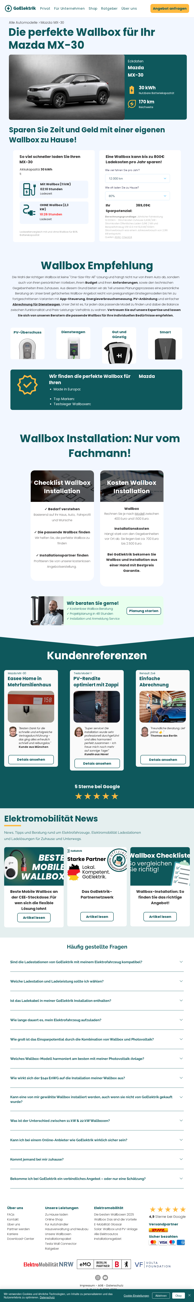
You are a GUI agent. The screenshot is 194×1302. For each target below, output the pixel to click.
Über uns (13, 1224)
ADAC (118, 237)
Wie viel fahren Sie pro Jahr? (122, 170)
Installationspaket (58, 1239)
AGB (101, 1285)
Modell (140, 514)
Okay (178, 1295)
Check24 (127, 237)
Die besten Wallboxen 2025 (114, 1214)
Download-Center (20, 1239)
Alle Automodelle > (24, 22)
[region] (27, 343)
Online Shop (54, 1219)
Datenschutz (114, 1285)
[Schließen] (189, 1295)
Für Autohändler (56, 1224)
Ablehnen (161, 1295)
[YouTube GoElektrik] (105, 1277)
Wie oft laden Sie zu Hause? (122, 187)
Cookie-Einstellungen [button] (136, 1295)
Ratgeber (52, 1248)
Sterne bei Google (167, 1216)
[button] (45, 9)
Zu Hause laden (56, 1214)
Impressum (87, 1285)
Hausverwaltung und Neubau (66, 1229)
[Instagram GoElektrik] (98, 1277)
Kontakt (13, 1219)
